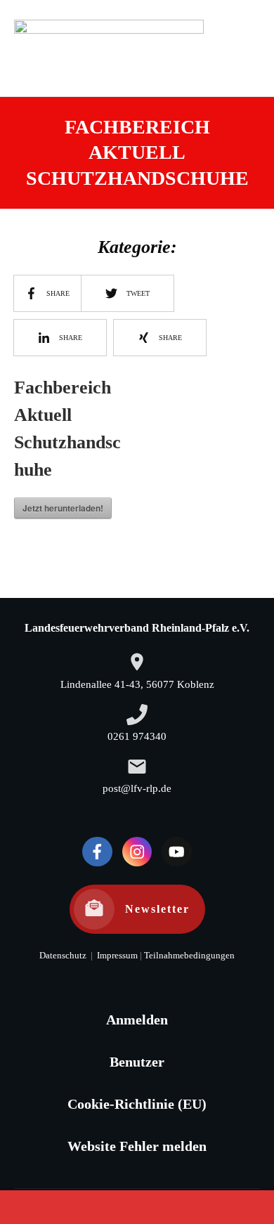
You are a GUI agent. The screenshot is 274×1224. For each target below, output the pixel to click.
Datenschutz (62, 956)
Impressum (116, 956)
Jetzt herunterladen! (62, 508)
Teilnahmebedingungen (189, 956)
